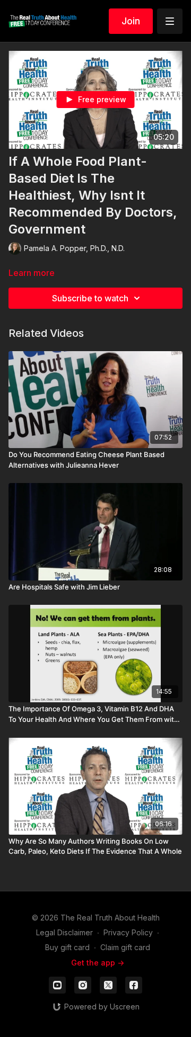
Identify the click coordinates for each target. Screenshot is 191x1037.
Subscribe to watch (90, 298)
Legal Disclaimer (64, 932)
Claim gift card (125, 947)
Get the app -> (97, 962)
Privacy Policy (128, 932)
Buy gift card (67, 947)
